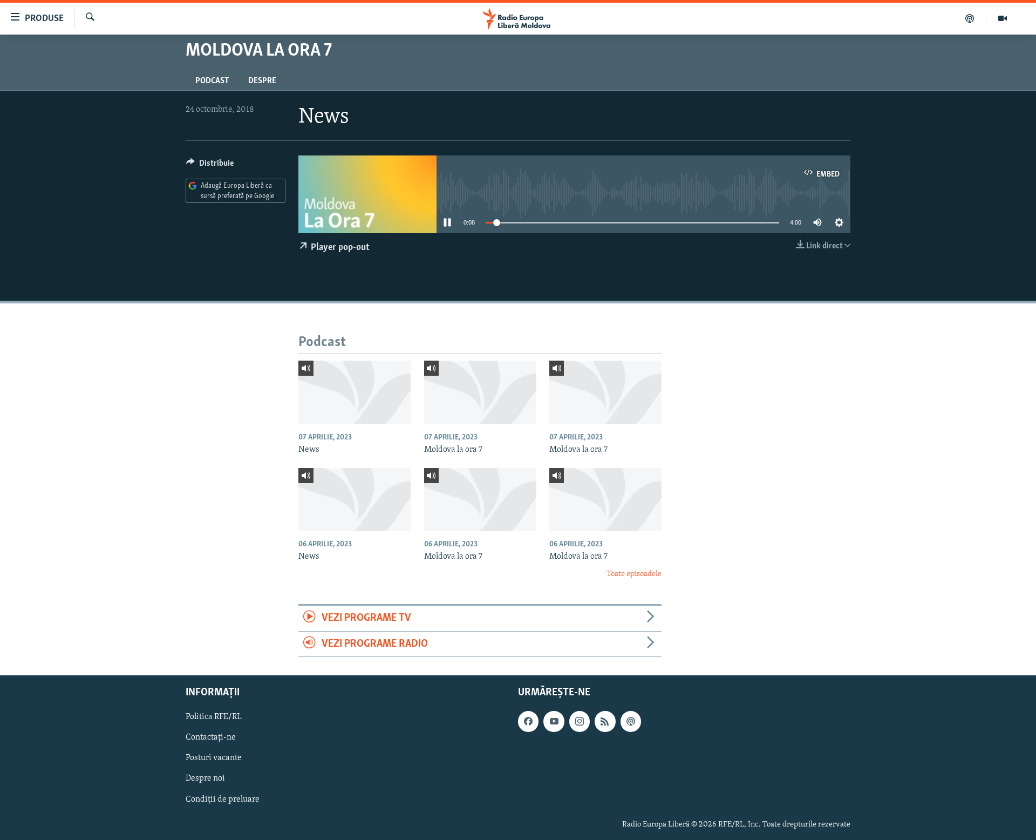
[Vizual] (1002, 18)
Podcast (212, 81)
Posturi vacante (214, 758)
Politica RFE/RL (214, 717)
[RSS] (605, 721)
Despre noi (205, 778)
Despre (262, 81)
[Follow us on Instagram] (579, 721)
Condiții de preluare (223, 799)
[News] (354, 392)
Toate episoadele (634, 574)
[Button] (210, 165)
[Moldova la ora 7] (480, 392)
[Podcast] (969, 18)
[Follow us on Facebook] (528, 721)
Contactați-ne (211, 737)
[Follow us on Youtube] (553, 721)
